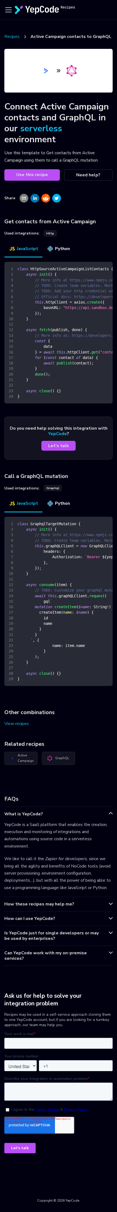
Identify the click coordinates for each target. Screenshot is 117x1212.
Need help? (88, 175)
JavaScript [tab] (27, 249)
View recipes (16, 724)
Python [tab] (62, 249)
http (50, 233)
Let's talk (58, 446)
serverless (41, 128)
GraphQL (62, 758)
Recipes (12, 37)
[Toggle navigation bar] (8, 10)
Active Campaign (26, 758)
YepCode (57, 434)
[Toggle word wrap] (96, 268)
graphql (52, 488)
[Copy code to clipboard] (105, 268)
